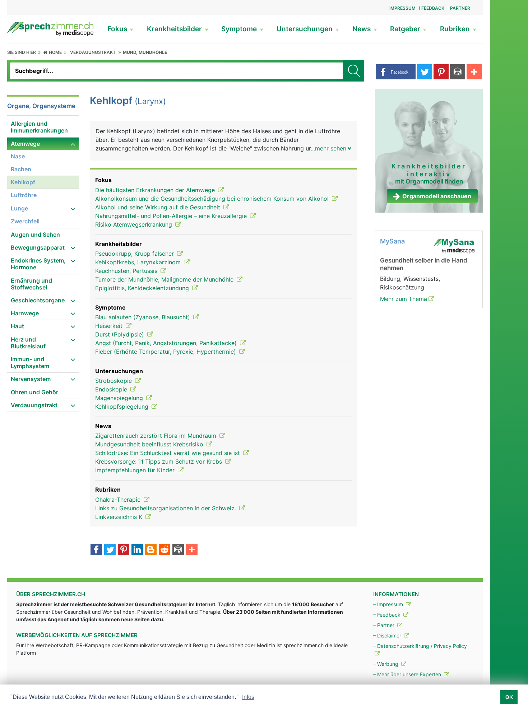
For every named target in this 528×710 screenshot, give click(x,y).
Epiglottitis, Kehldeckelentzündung (143, 288)
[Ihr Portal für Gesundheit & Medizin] (50, 28)
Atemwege (25, 143)
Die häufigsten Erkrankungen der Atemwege (156, 190)
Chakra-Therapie (118, 499)
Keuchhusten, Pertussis (127, 270)
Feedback (432, 8)
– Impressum (388, 604)
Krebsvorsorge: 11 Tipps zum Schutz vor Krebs (159, 461)
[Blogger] (150, 550)
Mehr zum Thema (403, 298)
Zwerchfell (25, 221)
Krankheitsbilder (175, 29)
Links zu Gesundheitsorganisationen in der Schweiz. (166, 508)
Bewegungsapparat (38, 247)
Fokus (118, 29)
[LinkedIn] (137, 550)
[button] (396, 71)
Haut (17, 326)
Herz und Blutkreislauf (28, 343)
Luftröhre (24, 195)
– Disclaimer (388, 635)
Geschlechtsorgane (38, 300)
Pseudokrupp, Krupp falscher (135, 253)
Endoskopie (112, 389)
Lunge (19, 208)
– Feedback (387, 615)
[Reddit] (164, 550)
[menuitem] (43, 127)
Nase (18, 156)
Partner (460, 8)
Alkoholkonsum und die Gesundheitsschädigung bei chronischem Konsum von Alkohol (212, 198)
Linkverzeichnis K (119, 516)
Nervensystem (31, 378)
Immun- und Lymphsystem (30, 363)
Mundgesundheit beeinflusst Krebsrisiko (150, 444)
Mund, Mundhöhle (145, 52)
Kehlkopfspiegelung (122, 406)
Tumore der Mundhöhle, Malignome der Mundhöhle (165, 279)
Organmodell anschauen (436, 196)
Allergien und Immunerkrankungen (39, 127)
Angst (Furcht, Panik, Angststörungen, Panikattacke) (166, 343)
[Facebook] (96, 550)
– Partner (384, 625)
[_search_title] (353, 71)
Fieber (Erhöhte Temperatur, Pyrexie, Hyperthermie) (166, 351)
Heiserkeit (109, 325)
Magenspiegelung (120, 398)
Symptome (240, 29)
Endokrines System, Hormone (38, 264)
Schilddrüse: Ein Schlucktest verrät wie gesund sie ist (168, 452)
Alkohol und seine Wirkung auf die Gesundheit (158, 207)
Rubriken (456, 29)
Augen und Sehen (35, 234)
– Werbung (386, 664)
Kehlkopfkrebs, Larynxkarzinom (138, 262)
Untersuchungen (305, 29)
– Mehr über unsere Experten (408, 674)
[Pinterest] (123, 550)
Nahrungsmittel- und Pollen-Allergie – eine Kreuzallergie (172, 215)
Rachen (21, 169)
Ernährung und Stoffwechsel (31, 284)
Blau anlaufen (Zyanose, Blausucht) (143, 317)
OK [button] (509, 697)
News (362, 29)
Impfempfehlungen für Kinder (135, 470)
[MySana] (454, 245)
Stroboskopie (114, 380)
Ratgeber (406, 29)
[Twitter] (109, 550)
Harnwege (25, 313)
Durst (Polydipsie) (120, 334)
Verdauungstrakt (93, 52)
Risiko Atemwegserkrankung (134, 224)
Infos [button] (248, 697)
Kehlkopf (23, 182)
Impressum (402, 8)
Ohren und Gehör (34, 392)
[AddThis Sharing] (191, 550)
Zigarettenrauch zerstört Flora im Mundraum (156, 435)
